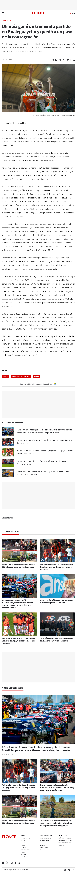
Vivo (73, 13)
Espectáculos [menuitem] (24, 857)
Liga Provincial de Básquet (21, 377)
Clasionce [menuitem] (42, 845)
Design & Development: (73, 869)
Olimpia (36, 377)
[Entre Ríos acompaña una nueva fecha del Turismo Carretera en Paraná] (57, 624)
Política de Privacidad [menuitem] (65, 838)
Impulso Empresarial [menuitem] (45, 838)
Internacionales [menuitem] (25, 850)
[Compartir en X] (63, 60)
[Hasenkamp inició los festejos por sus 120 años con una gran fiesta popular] (19, 550)
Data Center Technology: (69, 869)
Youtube (19, 862)
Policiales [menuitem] (23, 843)
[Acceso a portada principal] (38, 13)
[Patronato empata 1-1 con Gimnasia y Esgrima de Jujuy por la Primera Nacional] (8, 463)
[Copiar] (59, 60)
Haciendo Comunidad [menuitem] (46, 836)
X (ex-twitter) (7, 862)
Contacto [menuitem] (61, 845)
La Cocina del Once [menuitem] (45, 840)
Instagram (12, 862)
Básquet (5, 377)
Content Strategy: (65, 869)
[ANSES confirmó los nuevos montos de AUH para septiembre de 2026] (57, 586)
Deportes (6, 20)
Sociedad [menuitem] (23, 847)
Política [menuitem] (23, 845)
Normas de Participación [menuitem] (65, 843)
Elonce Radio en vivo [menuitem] (45, 850)
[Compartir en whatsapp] (52, 60)
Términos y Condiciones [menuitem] (65, 840)
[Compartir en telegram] (67, 60)
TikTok (16, 862)
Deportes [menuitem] (23, 852)
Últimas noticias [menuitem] (25, 838)
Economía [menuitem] (23, 854)
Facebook (3, 862)
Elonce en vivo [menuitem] (44, 847)
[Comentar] (72, 60)
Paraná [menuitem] (23, 840)
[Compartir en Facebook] (56, 60)
